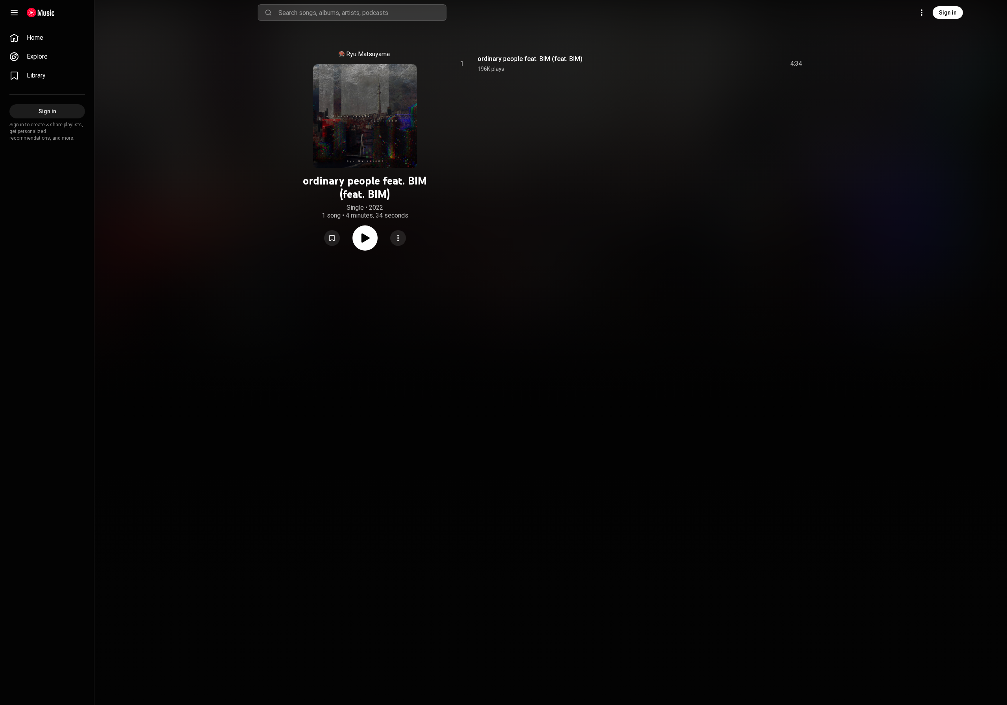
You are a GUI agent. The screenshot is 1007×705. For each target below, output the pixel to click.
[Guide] (14, 12)
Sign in (948, 12)
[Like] (737, 64)
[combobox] (362, 12)
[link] (47, 37)
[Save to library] (332, 238)
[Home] (41, 12)
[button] (332, 238)
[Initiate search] (268, 12)
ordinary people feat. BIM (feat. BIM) (530, 59)
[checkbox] (796, 63)
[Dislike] (752, 64)
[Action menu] (398, 238)
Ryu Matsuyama (368, 54)
